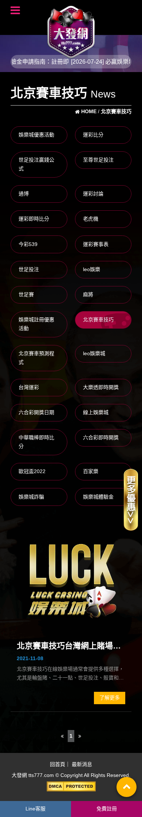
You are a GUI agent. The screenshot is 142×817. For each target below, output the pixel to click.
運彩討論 (93, 194)
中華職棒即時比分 (36, 442)
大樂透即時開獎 (101, 387)
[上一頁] (62, 736)
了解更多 (109, 698)
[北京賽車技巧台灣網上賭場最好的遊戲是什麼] (71, 577)
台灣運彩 (29, 387)
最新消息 (82, 765)
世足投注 (29, 269)
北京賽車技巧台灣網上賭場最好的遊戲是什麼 (69, 647)
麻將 (88, 294)
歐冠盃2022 (32, 471)
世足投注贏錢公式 (36, 164)
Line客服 (35, 809)
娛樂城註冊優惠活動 (36, 324)
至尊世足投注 (98, 160)
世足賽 (26, 294)
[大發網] (71, 29)
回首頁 (57, 765)
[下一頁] (79, 736)
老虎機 (90, 219)
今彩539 (28, 244)
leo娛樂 (91, 269)
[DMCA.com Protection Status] (71, 786)
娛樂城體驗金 (98, 497)
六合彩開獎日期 (36, 412)
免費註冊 (106, 809)
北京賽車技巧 (98, 319)
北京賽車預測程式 (36, 357)
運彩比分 (93, 135)
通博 (24, 194)
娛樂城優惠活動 (36, 135)
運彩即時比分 (34, 219)
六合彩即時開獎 (101, 437)
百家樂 (90, 471)
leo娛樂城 (94, 353)
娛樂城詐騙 (31, 497)
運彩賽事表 (96, 244)
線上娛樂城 (96, 412)
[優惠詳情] (130, 499)
